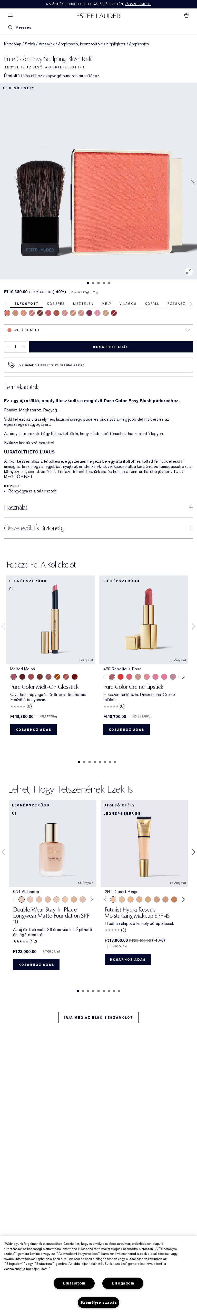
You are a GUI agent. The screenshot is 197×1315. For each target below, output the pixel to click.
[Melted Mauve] (48, 676)
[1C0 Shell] (30, 899)
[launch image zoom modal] (189, 271)
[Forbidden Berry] (48, 313)
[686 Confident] (155, 676)
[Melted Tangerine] (57, 676)
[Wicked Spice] (56, 313)
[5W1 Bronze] (174, 899)
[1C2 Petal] (82, 899)
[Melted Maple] (39, 676)
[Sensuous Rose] (15, 313)
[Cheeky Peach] (114, 313)
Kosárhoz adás (111, 347)
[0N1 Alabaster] (21, 899)
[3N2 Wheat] (156, 899)
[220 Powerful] (164, 676)
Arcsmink (47, 44)
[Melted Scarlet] (22, 676)
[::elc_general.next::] (182, 676)
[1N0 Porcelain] (39, 899)
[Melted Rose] (31, 676)
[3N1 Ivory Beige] (139, 899)
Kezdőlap (12, 44)
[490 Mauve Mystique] (81, 313)
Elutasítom (74, 1283)
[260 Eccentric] (146, 676)
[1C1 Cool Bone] (56, 899)
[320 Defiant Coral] (129, 676)
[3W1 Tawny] (148, 899)
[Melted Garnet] (74, 676)
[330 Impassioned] (120, 676)
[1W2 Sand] (122, 899)
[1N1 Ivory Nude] (65, 899)
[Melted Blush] (66, 676)
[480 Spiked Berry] (89, 313)
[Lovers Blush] (106, 313)
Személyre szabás (98, 1302)
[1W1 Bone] (74, 899)
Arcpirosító (139, 44)
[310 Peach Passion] (24, 313)
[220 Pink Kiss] (32, 313)
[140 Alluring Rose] (73, 313)
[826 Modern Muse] (138, 676)
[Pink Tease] (97, 313)
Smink (30, 44)
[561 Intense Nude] (173, 676)
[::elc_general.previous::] (105, 676)
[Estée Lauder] (98, 15)
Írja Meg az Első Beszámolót (98, 1018)
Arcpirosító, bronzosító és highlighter (91, 44)
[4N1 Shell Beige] (165, 899)
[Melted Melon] (13, 676)
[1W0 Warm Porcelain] (47, 899)
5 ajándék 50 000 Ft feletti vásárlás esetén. (98, 4)
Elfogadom (123, 1283)
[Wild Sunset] (7, 313)
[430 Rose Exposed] (40, 313)
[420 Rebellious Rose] (65, 313)
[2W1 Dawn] (130, 899)
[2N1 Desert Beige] (113, 899)
